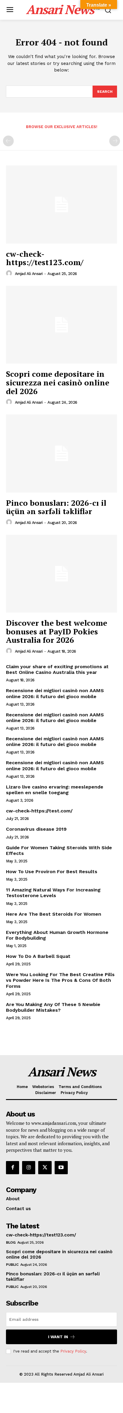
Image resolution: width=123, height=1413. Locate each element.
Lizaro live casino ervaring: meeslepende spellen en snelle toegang (54, 789)
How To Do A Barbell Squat (38, 956)
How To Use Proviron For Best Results (51, 871)
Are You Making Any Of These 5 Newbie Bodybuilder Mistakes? (53, 1007)
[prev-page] (8, 141)
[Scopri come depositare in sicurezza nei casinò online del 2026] (61, 325)
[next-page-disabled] (114, 141)
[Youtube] (61, 1167)
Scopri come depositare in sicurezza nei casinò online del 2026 (57, 382)
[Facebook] (12, 1167)
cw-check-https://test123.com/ (44, 258)
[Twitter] (44, 1167)
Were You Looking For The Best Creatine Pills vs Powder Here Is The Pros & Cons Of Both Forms (60, 980)
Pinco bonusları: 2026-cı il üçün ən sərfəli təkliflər (56, 507)
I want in (58, 1337)
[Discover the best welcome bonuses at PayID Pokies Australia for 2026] (61, 574)
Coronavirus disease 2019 (36, 829)
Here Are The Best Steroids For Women (53, 914)
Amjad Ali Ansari (29, 273)
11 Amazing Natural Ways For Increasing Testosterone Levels (53, 892)
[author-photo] (10, 273)
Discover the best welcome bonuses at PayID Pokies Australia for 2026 (56, 631)
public (12, 1264)
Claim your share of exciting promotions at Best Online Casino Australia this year (57, 669)
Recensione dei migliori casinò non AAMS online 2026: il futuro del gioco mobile (55, 693)
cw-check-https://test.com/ (39, 811)
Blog (10, 1242)
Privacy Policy (73, 1351)
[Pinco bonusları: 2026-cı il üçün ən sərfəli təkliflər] (61, 453)
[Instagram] (28, 1167)
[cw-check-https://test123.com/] (61, 204)
